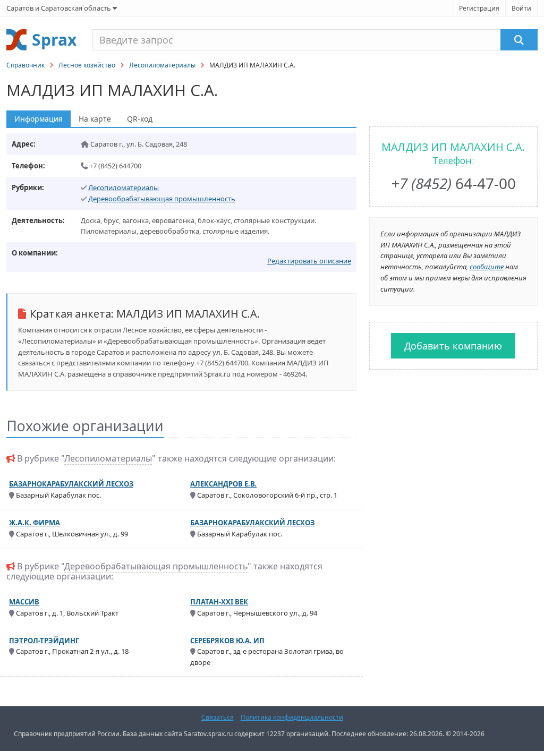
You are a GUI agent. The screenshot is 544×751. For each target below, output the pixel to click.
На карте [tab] (95, 119)
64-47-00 (453, 183)
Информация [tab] (38, 119)
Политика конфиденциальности (292, 717)
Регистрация (479, 8)
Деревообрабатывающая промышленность (161, 198)
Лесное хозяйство (86, 65)
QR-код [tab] (139, 119)
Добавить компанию (453, 345)
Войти (521, 8)
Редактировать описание (309, 261)
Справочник (25, 65)
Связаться (217, 717)
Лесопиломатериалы (162, 65)
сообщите (487, 266)
